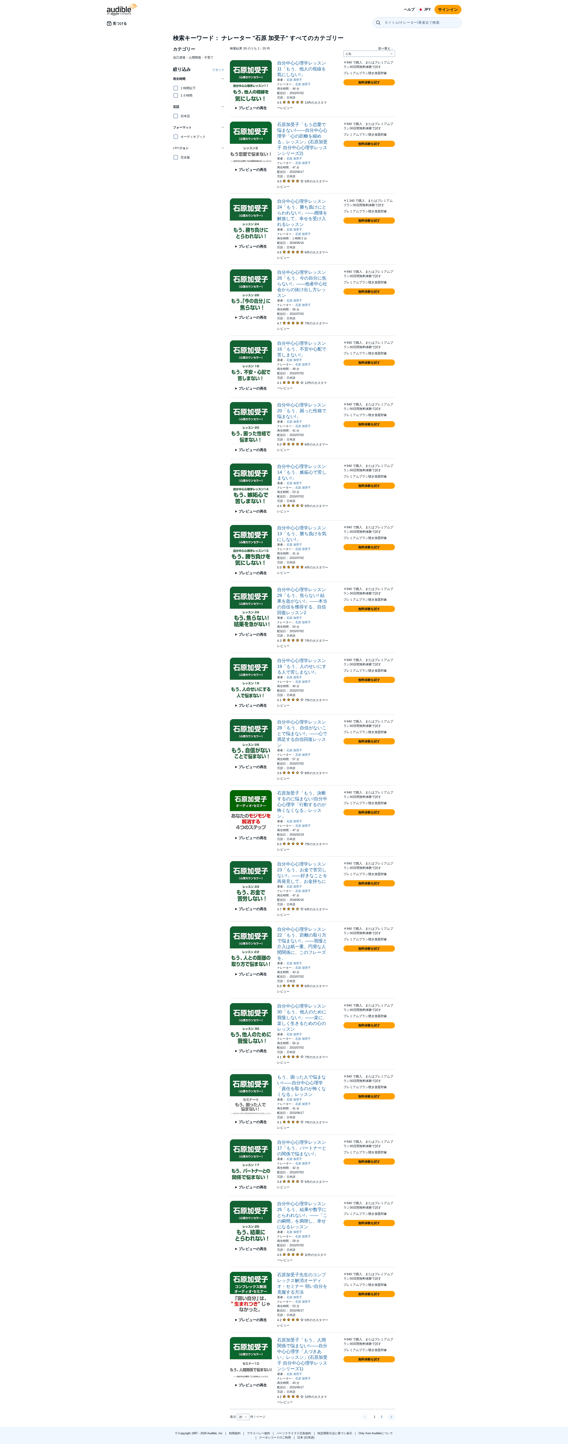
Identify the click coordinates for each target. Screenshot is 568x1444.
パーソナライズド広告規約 (294, 1433)
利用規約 (235, 1433)
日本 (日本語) (305, 1437)
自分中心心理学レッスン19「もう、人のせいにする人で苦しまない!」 (301, 666)
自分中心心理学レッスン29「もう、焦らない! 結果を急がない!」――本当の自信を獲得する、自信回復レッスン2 (302, 601)
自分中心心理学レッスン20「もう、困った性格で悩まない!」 (301, 410)
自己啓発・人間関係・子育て (193, 57)
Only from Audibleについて (376, 1433)
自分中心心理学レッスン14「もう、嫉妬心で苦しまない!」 (301, 472)
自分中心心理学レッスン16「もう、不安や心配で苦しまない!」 (301, 349)
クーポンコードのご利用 (275, 1437)
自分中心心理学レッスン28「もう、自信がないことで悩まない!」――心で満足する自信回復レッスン (302, 734)
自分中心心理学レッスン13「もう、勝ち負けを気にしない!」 (301, 533)
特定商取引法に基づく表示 (335, 1433)
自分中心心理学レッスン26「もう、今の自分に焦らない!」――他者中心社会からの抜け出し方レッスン (302, 284)
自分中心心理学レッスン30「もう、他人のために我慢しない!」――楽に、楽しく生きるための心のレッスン (302, 1018)
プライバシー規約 (259, 1433)
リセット (218, 69)
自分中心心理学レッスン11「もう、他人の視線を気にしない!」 (301, 69)
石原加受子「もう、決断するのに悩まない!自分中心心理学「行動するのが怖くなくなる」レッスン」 (302, 805)
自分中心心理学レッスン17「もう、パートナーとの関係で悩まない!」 (301, 1148)
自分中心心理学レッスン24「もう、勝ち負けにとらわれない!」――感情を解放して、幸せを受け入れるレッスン (302, 213)
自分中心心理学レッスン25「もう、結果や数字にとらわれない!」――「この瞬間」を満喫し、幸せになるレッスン (302, 1215)
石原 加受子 (294, 79)
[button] (199, 78)
